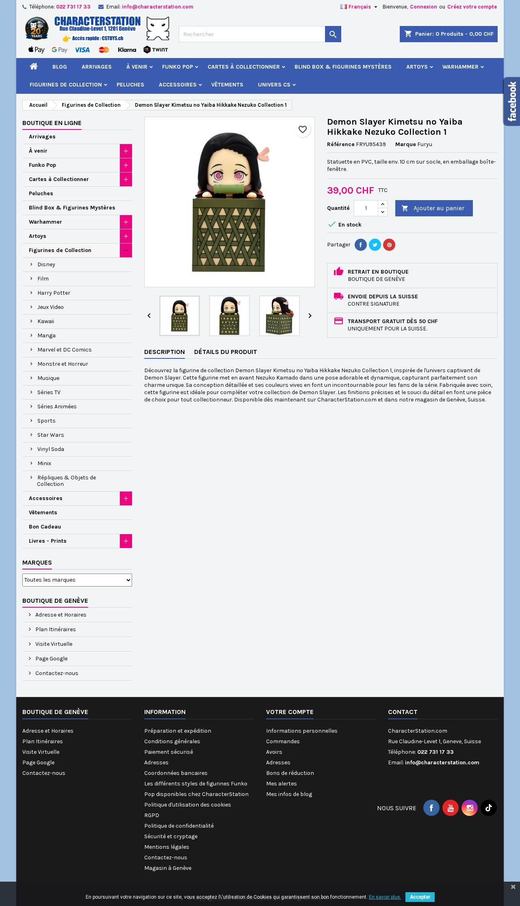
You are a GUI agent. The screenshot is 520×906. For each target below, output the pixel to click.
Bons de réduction (290, 773)
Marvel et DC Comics (64, 349)
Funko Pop (177, 66)
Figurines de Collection (66, 84)
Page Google (50, 658)
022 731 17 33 (73, 7)
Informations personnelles (302, 730)
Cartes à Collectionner (244, 66)
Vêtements (227, 84)
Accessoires (178, 84)
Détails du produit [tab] (225, 352)
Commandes (283, 741)
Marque (405, 144)
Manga (46, 335)
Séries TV (49, 392)
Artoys (417, 66)
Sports (46, 420)
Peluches (130, 84)
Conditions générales (172, 741)
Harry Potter (53, 292)
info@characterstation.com (157, 7)
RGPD (151, 815)
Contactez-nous (56, 673)
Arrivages (97, 66)
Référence (341, 144)
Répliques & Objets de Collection (66, 481)
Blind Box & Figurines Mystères (343, 66)
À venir (136, 66)
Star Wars (50, 434)
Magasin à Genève (167, 868)
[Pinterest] (389, 245)
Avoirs (274, 752)
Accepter (420, 897)
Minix (44, 463)
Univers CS (274, 84)
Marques (37, 562)
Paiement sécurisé (168, 752)
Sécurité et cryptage (170, 836)
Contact (403, 712)
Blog (59, 66)
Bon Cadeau (45, 526)
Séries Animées (57, 406)
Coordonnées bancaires (176, 773)
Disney (46, 264)
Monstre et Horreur (62, 363)
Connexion (423, 7)
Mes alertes (281, 783)
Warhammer (460, 66)
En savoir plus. (385, 897)
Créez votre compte (472, 7)
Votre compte (290, 712)
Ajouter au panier (432, 208)
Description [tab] (164, 352)
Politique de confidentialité (179, 825)
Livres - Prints (48, 540)
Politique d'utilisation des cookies (187, 804)
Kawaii (45, 321)
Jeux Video (50, 307)
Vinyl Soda (50, 449)
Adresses (156, 762)
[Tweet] (375, 245)
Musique (48, 378)
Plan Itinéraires (55, 629)
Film (43, 278)
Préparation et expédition (177, 730)
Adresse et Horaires (60, 614)
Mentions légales (166, 846)
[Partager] (361, 245)
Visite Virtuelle (53, 644)
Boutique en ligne (52, 123)
